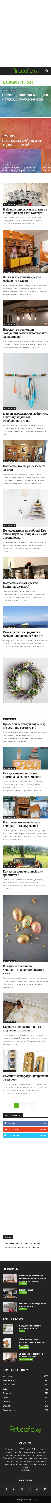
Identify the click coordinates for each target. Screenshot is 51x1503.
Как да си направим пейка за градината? (23, 873)
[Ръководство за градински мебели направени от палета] (25, 617)
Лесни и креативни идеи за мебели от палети (22, 278)
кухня (22, 1331)
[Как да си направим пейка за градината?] (25, 856)
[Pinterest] (29, 1489)
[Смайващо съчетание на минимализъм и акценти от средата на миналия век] (10, 1278)
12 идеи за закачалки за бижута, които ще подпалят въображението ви (25, 416)
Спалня (6, 1405)
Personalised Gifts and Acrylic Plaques (22, 1247)
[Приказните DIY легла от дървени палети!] (25, 140)
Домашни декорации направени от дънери (25, 1077)
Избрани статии (26, 1359)
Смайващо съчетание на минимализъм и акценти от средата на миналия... (32, 1278)
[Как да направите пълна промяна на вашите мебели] (25, 758)
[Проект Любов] (10, 1293)
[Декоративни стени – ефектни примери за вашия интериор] (7, 1343)
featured (23, 1284)
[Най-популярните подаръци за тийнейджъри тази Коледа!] (25, 194)
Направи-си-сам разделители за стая (24, 467)
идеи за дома (9, 1380)
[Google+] (14, 1489)
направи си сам (9, 90)
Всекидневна (9, 1410)
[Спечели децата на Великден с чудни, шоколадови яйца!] (25, 108)
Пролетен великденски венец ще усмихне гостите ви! (24, 725)
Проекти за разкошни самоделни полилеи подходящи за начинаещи (25, 332)
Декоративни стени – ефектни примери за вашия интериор (32, 1342)
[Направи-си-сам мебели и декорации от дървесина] (25, 807)
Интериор (24, 1348)
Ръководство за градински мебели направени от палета (23, 633)
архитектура (9, 1384)
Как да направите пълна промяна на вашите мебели (22, 775)
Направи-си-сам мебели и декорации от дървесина (21, 824)
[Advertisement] (25, 40)
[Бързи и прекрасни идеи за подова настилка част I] (25, 1008)
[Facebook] (6, 1489)
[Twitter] (44, 1489)
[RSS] (37, 1489)
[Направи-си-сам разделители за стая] (25, 451)
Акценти (7, 1393)
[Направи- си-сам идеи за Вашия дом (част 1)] (25, 568)
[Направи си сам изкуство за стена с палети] (10, 1307)
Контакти (25, 1470)
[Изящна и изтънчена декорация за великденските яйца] (25, 928)
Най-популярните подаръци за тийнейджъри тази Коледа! (25, 211)
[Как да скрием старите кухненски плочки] (8, 1329)
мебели (6, 1401)
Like (44, 1123)
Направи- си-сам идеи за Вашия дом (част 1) (20, 584)
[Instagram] (22, 1489)
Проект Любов (26, 1290)
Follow (43, 1129)
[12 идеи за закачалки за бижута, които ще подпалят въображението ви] (25, 381)
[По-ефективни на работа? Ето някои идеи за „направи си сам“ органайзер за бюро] (25, 508)
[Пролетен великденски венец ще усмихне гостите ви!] (25, 686)
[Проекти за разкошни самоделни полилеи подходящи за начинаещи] (25, 313)
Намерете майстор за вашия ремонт (22, 1243)
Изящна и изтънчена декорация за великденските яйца (23, 969)
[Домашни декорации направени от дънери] (25, 1061)
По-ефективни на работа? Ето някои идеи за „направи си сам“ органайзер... (25, 533)
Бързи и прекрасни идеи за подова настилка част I (22, 1028)
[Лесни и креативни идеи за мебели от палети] (25, 251)
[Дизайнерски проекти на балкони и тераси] (10, 1357)
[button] (47, 71)
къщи (5, 1388)
